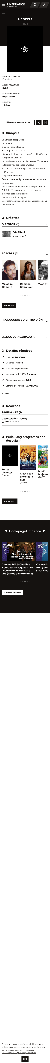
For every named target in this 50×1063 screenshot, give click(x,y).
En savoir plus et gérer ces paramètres (19, 1052)
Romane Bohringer (26, 286)
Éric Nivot (7, 79)
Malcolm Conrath (7, 286)
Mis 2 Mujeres (43, 473)
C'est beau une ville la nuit (26, 476)
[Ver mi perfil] (44, 5)
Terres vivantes (7, 471)
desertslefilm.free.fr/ (14, 418)
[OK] (25, 1059)
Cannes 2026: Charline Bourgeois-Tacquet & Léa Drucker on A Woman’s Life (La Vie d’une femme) (17, 569)
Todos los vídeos (12, 592)
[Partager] (39, 122)
